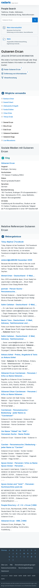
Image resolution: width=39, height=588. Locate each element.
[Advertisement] (19, 86)
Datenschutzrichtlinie (8, 568)
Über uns (4, 565)
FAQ (11, 565)
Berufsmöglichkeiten (26, 568)
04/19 (20, 575)
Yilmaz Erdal (8, 117)
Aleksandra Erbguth (10, 106)
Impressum (5, 571)
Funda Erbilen (8, 110)
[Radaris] (6, 2)
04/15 (2, 579)
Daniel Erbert (8, 102)
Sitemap (4, 550)
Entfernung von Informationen (15, 74)
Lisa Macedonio (9, 140)
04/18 (24, 575)
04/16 (33, 575)
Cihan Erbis (7, 113)
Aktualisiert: (4, 575)
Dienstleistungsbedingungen (25, 565)
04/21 (10, 575)
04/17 (29, 575)
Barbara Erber (8, 99)
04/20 (15, 575)
